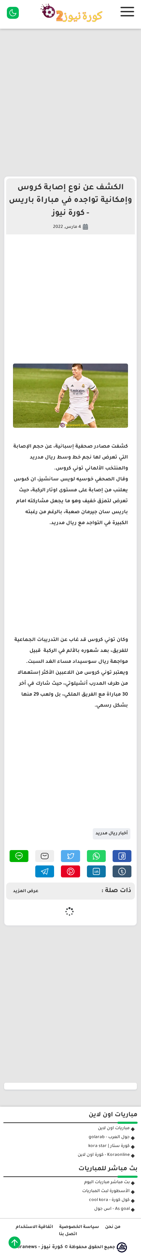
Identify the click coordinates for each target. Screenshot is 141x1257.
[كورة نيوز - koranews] (73, 24)
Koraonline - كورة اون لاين (104, 1155)
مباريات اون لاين (114, 1128)
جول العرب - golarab (109, 1137)
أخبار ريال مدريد (111, 833)
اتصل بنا (68, 1234)
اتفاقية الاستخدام (34, 1227)
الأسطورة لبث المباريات (106, 1191)
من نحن (112, 1227)
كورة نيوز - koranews (38, 1247)
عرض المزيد (25, 891)
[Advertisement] (70, 102)
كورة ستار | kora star (109, 1146)
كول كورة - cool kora (109, 1200)
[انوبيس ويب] (122, 1247)
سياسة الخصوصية (79, 1227)
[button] (122, 856)
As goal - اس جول (112, 1209)
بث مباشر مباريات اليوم (107, 1182)
